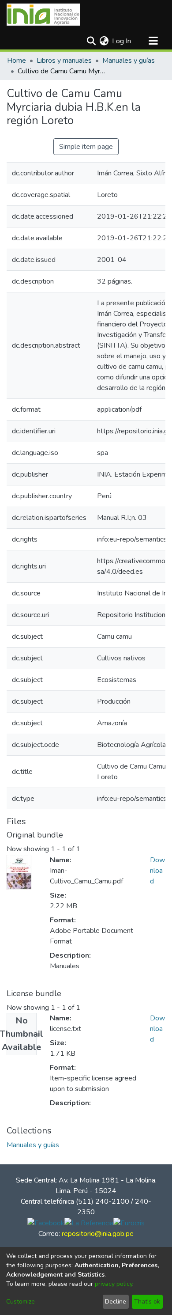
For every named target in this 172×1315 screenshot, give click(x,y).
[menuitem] (103, 41)
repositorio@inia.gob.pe (98, 1234)
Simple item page (86, 147)
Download (157, 870)
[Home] (43, 15)
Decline (115, 1301)
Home (16, 60)
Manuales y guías (128, 60)
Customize (20, 1301)
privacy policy (113, 1284)
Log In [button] (122, 41)
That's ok (147, 1301)
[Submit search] (91, 41)
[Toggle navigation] (153, 41)
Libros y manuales (64, 60)
